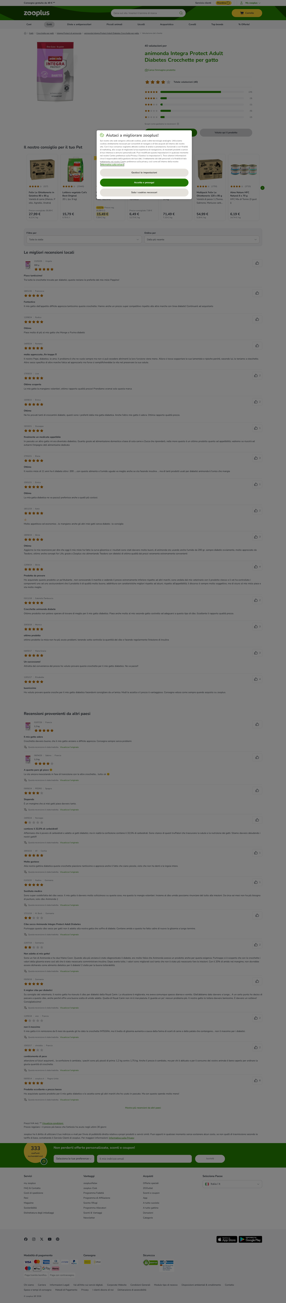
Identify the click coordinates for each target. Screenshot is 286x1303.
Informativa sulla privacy (112, 164)
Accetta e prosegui (144, 182)
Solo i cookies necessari (144, 192)
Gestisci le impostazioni (144, 172)
